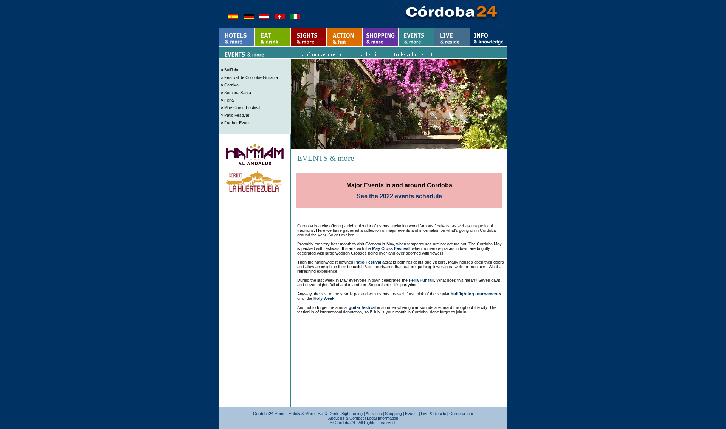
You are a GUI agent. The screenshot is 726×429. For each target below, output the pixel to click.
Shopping (393, 413)
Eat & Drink (328, 413)
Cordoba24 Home (269, 413)
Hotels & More (302, 413)
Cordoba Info (461, 413)
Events (411, 413)
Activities (374, 413)
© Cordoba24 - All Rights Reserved (362, 422)
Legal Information (382, 418)
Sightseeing (352, 413)
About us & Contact (346, 418)
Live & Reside (433, 413)
